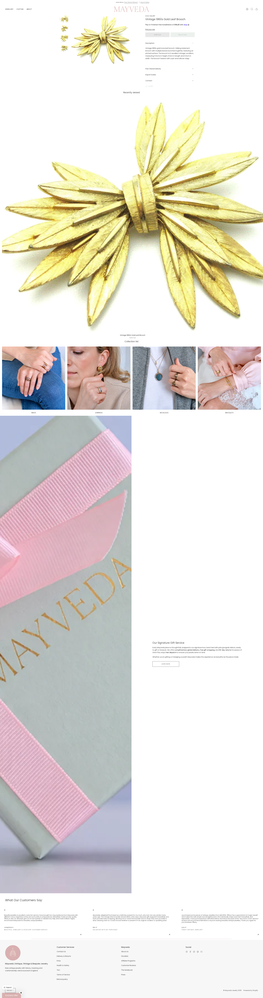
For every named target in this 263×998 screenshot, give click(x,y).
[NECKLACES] (164, 378)
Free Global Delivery (131, 2)
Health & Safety (63, 965)
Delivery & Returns (64, 956)
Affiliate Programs (128, 961)
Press (123, 974)
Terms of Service (63, 974)
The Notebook (127, 970)
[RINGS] (33, 378)
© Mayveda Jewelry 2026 (232, 990)
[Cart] (256, 9)
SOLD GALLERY (150, 16)
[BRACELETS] (229, 378)
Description (149, 43)
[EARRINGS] (98, 378)
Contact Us (61, 951)
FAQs (59, 961)
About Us (124, 951)
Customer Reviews (128, 965)
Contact (148, 80)
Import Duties (144, 2)
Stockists (124, 956)
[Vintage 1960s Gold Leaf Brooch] (64, 19)
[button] (9, 9)
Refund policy (62, 979)
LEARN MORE (165, 664)
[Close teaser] (21, 992)
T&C (58, 970)
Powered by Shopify (250, 990)
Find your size (150, 29)
